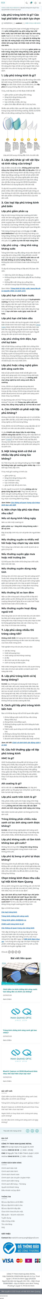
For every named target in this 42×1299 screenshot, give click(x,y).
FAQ (3, 1227)
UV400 (9, 439)
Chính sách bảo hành (9, 1171)
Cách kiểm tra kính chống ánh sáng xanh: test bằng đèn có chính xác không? (19, 1098)
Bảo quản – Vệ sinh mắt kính (12, 1215)
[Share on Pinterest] (12, 952)
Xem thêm (7, 999)
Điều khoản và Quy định (10, 1190)
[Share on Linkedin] (19, 952)
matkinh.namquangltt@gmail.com (25, 1238)
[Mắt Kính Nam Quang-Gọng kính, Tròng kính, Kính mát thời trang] (3, 3)
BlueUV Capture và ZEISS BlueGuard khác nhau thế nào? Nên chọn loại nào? (20, 1108)
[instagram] (32, 1130)
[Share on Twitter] (16, 952)
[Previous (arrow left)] (1, 1298)
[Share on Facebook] (9, 952)
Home (3, 7)
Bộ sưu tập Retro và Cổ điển (12, 1202)
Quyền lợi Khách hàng (10, 1187)
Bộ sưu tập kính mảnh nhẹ (11, 1205)
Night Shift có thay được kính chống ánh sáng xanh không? (19, 1114)
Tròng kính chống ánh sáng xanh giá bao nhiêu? (20, 1103)
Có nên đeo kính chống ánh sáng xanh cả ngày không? (19, 1121)
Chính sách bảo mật (9, 1168)
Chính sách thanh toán (10, 1174)
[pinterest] (37, 1130)
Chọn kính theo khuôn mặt (12, 1211)
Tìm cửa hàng (6, 1224)
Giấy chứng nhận (8, 1221)
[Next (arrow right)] (3, 1298)
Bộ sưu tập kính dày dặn (11, 1208)
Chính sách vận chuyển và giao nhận (15, 1178)
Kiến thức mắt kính (13, 7)
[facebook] (27, 1130)
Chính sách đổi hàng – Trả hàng (13, 1184)
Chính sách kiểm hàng (10, 1181)
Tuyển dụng (6, 1218)
